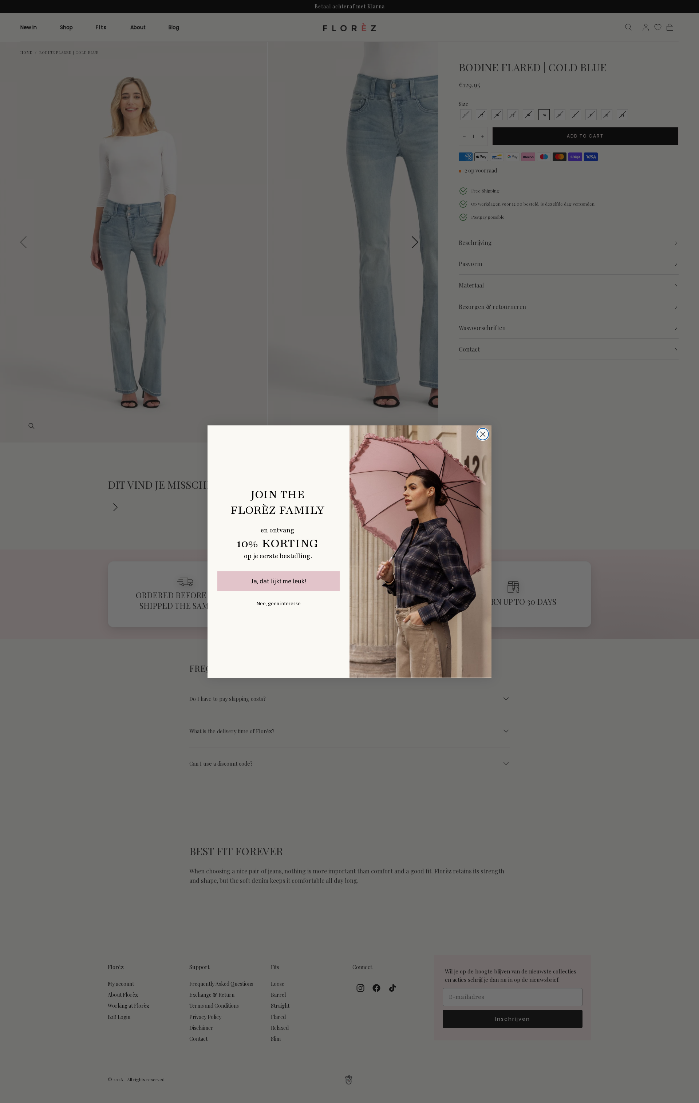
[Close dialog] (483, 434)
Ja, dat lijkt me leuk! (278, 581)
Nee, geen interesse (279, 603)
